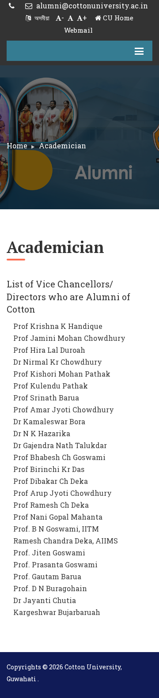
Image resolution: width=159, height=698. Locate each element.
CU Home (117, 17)
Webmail (78, 30)
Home (17, 145)
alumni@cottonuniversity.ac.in (91, 5)
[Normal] (70, 17)
